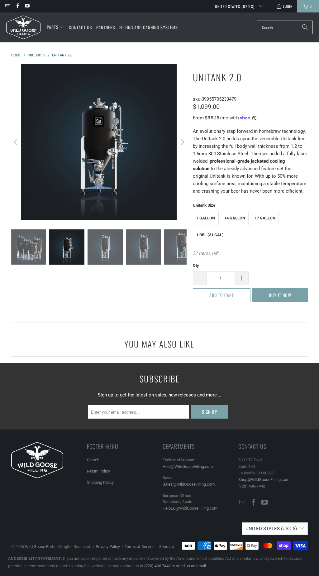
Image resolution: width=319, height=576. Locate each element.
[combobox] (285, 27)
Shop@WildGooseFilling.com (263, 479)
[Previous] (16, 142)
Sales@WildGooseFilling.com (189, 484)
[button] (56, 27)
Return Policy (98, 471)
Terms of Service (140, 546)
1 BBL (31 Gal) (210, 235)
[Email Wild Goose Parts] (7, 6)
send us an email (191, 566)
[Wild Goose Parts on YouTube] (27, 6)
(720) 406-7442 (251, 486)
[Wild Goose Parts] (23, 27)
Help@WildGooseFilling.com (188, 466)
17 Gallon (265, 218)
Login (288, 6)
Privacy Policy (108, 546)
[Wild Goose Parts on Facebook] (17, 6)
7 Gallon (205, 218)
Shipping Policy (100, 482)
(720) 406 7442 (157, 566)
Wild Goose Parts (40, 546)
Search (93, 460)
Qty (196, 265)
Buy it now (280, 295)
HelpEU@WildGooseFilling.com (190, 508)
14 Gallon (234, 218)
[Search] (305, 27)
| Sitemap (164, 546)
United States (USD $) (235, 6)
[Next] (182, 142)
